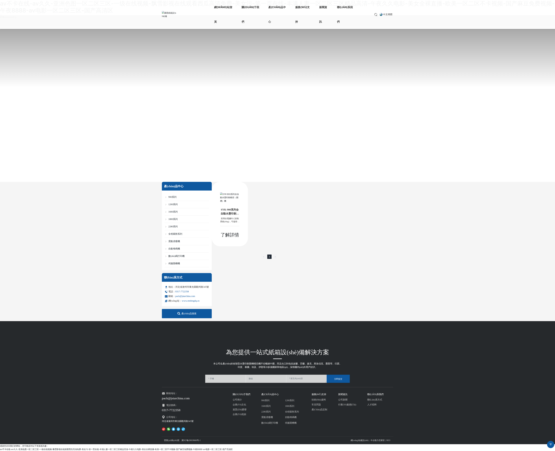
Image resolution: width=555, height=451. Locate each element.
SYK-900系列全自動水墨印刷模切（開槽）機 (230, 213)
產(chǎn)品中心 (277, 14)
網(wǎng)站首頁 (223, 14)
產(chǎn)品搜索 (188, 313)
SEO (388, 440)
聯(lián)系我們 (345, 14)
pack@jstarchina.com (185, 296)
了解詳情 (230, 234)
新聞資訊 (323, 14)
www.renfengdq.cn (190, 301)
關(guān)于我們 (250, 14)
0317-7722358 (182, 291)
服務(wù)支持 (302, 14)
